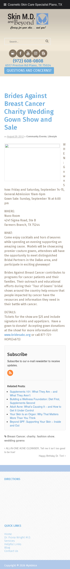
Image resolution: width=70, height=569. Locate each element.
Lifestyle (52, 136)
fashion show (45, 436)
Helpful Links (12, 544)
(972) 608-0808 (28, 61)
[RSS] (10, 373)
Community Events (36, 136)
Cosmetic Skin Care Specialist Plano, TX (35, 4)
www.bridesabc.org (17, 335)
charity (31, 436)
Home (8, 534)
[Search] (47, 41)
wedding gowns (14, 440)
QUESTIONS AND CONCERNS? (29, 70)
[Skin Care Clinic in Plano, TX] (28, 21)
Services (9, 540)
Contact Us (11, 551)
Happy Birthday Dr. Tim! (52, 455)
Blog (7, 547)
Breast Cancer (16, 436)
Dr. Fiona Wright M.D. (17, 537)
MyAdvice (31, 565)
